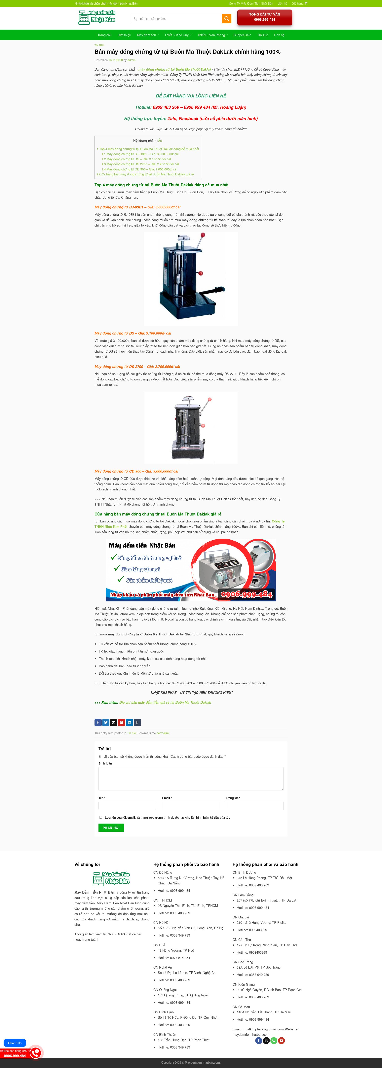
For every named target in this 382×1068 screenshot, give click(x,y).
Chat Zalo (14, 1043)
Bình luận (105, 763)
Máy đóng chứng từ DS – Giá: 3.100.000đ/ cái (136, 159)
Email (167, 798)
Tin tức (99, 45)
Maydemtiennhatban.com (202, 1062)
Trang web (233, 798)
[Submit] (226, 18)
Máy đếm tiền (146, 35)
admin (131, 60)
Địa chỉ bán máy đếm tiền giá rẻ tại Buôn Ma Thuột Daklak (165, 702)
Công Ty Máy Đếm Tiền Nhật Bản (251, 3)
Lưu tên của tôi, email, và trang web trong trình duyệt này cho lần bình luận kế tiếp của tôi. (167, 817)
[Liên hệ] (35, 1052)
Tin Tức (262, 35)
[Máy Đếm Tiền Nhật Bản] (100, 18)
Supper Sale (242, 35)
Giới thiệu (124, 35)
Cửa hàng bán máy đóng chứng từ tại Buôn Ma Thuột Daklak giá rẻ (145, 174)
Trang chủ (104, 35)
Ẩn (160, 141)
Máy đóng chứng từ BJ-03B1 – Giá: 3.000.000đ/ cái (140, 154)
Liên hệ (282, 3)
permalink (163, 733)
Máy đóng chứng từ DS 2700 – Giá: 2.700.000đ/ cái (140, 164)
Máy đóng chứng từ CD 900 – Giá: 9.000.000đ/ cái (139, 169)
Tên (101, 798)
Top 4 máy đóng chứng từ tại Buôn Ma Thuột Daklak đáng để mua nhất (148, 149)
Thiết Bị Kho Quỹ (177, 35)
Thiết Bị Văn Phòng (211, 35)
